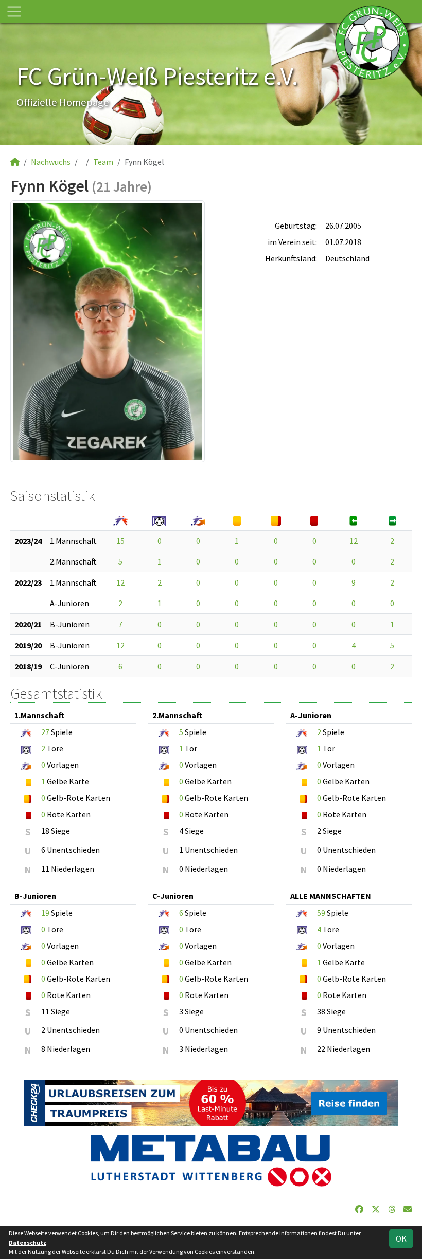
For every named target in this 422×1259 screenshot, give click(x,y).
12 (353, 541)
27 (45, 732)
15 (120, 541)
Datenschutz (27, 1242)
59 (321, 913)
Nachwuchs (51, 162)
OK (401, 1238)
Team (103, 162)
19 (45, 913)
